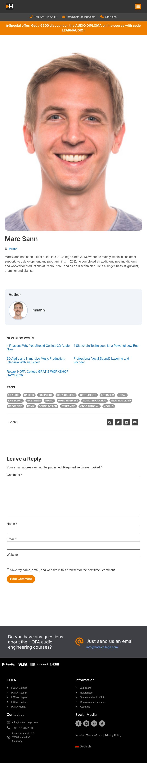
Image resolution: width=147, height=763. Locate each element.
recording (15, 406)
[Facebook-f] (78, 723)
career (29, 395)
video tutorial (89, 406)
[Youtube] (86, 723)
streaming (68, 406)
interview (107, 395)
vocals (109, 406)
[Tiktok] (102, 723)
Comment (14, 474)
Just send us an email (110, 641)
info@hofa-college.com (81, 16)
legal (122, 395)
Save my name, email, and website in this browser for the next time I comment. (62, 570)
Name (12, 523)
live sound (15, 400)
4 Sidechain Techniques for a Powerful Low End (106, 345)
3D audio (13, 395)
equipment (45, 395)
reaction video (121, 400)
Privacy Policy (113, 735)
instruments (88, 395)
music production (94, 400)
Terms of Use (94, 735)
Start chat (111, 16)
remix (30, 406)
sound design (48, 406)
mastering (34, 400)
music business (68, 400)
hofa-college (66, 395)
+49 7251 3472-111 (46, 16)
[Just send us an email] (79, 642)
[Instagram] (94, 723)
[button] (138, 6)
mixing (49, 400)
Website (12, 554)
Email (11, 539)
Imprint (79, 735)
